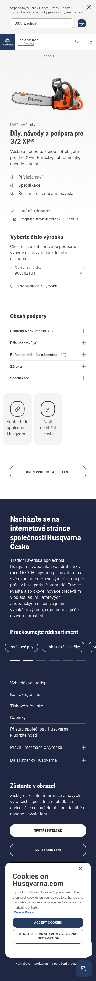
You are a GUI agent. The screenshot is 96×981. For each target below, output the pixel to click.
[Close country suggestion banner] (89, 7)
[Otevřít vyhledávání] (77, 42)
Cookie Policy (24, 912)
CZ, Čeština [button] (26, 44)
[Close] (80, 868)
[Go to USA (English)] (82, 23)
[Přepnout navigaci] (90, 42)
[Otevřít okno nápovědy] (84, 968)
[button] (15, 660)
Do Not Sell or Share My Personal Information (48, 936)
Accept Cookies (48, 922)
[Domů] (7, 42)
